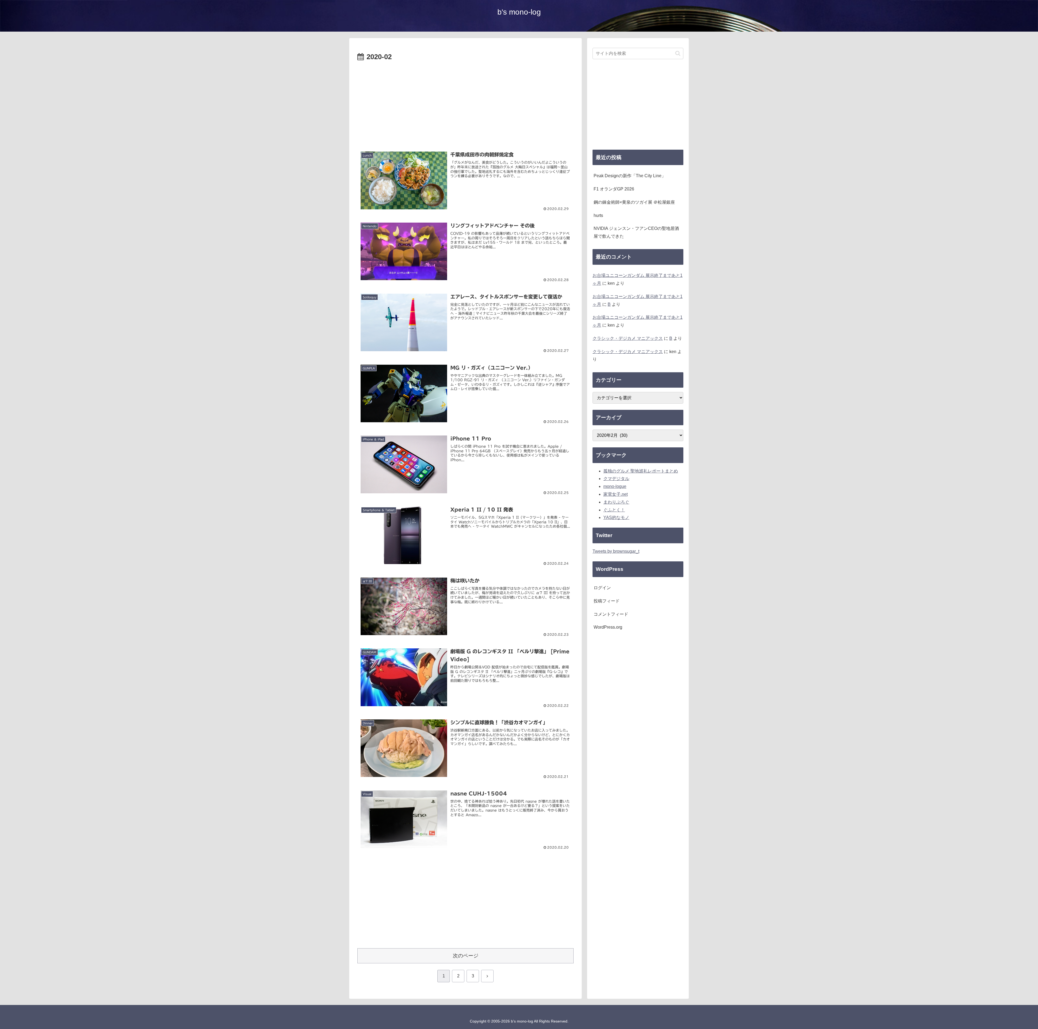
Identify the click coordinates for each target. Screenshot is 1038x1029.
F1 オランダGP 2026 (614, 189)
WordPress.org (608, 627)
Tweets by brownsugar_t (616, 551)
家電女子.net (615, 494)
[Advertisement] (465, 104)
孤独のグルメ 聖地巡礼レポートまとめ (640, 471)
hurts (598, 215)
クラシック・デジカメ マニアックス (628, 338)
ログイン (602, 587)
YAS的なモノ (616, 517)
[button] (678, 53)
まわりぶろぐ (616, 502)
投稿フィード (607, 601)
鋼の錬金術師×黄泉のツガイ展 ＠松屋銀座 (634, 202)
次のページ (465, 955)
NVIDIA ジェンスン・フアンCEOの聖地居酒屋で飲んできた (636, 232)
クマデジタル (616, 478)
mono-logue (614, 486)
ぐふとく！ (614, 510)
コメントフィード (611, 614)
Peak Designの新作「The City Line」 (630, 175)
